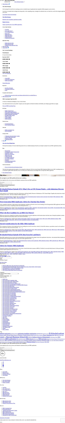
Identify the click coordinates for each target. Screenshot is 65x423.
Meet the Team (6, 372)
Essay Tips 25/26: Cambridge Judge (10, 280)
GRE (5, 337)
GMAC (62, 335)
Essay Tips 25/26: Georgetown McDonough (11, 283)
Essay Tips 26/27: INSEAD (8, 302)
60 (21, 253)
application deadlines (24, 333)
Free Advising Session (19, 1)
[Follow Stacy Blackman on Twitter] (2, 256)
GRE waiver (44, 218)
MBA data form (6, 241)
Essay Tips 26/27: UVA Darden (9, 312)
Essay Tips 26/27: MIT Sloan (8, 304)
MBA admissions (56, 196)
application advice (14, 333)
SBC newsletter (9, 340)
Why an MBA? (6, 329)
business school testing (22, 218)
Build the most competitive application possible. (12, 19)
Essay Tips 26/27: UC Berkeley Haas (10, 309)
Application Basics (9, 139)
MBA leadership (61, 229)
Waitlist (4, 328)
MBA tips (40, 252)
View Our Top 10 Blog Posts (9, 143)
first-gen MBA (51, 207)
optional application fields (15, 241)
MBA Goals (5, 318)
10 (10, 253)
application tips (40, 333)
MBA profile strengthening (25, 252)
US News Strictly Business (17, 341)
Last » (24, 253)
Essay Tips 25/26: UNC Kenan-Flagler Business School (14, 291)
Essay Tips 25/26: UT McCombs (9, 294)
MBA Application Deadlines (11, 112)
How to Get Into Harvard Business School (13, 167)
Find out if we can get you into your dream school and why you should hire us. (21, 95)
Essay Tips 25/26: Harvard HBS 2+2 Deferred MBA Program (15, 284)
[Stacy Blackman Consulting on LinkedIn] (3, 364)
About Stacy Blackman (9, 79)
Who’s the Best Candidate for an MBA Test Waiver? (17, 213)
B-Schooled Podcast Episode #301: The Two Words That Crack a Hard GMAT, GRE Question (22, 266)
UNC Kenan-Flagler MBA (10, 197)
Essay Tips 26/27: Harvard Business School (11, 301)
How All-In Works (6, 381)
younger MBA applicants (48, 252)
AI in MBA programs (23, 196)
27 (13, 253)
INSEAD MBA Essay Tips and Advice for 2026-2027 (13, 265)
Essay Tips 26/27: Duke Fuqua (9, 299)
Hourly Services (6, 22)
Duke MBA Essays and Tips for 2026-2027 (11, 269)
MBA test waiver (18, 219)
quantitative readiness (26, 219)
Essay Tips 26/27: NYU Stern (9, 306)
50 (20, 253)
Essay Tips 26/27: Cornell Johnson (9, 297)
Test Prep (7, 29)
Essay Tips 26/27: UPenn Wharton (9, 311)
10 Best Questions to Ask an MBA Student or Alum (13, 267)
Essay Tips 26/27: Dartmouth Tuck (10, 298)
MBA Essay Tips (8, 155)
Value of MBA (8, 117)
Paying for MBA (6, 319)
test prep (50, 340)
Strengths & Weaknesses (7, 326)
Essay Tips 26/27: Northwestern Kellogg (11, 305)
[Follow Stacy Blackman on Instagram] (6, 256)
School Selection (17, 340)
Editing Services (8, 36)
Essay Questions (47, 335)
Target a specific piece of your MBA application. (12, 24)
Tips (52, 340)
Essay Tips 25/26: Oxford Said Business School (12, 290)
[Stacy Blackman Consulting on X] (3, 363)
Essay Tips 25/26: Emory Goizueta (10, 282)
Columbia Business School (28, 335)
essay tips (54, 335)
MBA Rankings (8, 118)
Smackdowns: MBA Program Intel (12, 113)
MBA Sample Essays (9, 110)
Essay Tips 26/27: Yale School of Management (12, 313)
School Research (6, 325)
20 (11, 253)
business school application (33, 240)
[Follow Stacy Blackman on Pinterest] (8, 256)
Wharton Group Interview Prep (11, 45)
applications (33, 333)
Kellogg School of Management (17, 208)
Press (6, 90)
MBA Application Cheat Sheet (11, 114)
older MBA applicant (17, 230)
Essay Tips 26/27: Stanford (8, 307)
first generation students (42, 207)
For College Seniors (7, 390)
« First (7, 253)
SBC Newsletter (8, 131)
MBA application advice (30, 208)
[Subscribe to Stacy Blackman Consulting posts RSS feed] (9, 256)
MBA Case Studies (9, 80)
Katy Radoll (50, 196)
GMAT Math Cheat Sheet (10, 137)
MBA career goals (47, 229)
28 (14, 253)
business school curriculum (42, 196)
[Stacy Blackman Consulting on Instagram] (3, 366)
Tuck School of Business (58, 340)
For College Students (9, 32)
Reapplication (5, 321)
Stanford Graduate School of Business (33, 340)
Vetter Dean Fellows (21, 197)
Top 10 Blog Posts (9, 162)
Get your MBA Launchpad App (9, 105)
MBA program (42, 339)
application (8, 333)
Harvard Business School (15, 337)
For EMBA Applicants (9, 157)
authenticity (35, 207)
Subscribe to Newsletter (5, 417)
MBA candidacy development (14, 252)
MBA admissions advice (29, 229)
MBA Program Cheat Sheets (8, 413)
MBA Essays (54, 229)
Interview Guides (8, 138)
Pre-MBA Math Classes (10, 115)
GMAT (2, 337)
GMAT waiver (39, 218)
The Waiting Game (6, 327)
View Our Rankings (7, 73)
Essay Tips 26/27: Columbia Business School (12, 296)
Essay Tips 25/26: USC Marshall (9, 293)
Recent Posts (7, 150)
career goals (3, 335)
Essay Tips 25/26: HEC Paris (8, 286)
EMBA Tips (5, 279)
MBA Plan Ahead (8, 35)
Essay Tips (59, 335)
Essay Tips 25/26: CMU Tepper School (10, 281)
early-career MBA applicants (34, 251)
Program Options (6, 320)
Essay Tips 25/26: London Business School (11, 289)
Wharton (24, 341)
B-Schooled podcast (32, 196)
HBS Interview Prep (9, 44)
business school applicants (22, 251)
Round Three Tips (6, 323)
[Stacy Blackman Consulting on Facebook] (0, 256)
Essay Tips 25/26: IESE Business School (11, 287)
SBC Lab (7, 33)
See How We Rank (9, 88)
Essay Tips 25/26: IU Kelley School (10, 288)
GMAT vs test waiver (31, 218)
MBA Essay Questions (9, 154)
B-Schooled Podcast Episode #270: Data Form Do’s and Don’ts (20, 234)
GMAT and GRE (8, 156)
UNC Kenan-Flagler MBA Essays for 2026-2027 (12, 270)
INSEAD (30, 337)
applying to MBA (28, 207)
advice (2, 333)
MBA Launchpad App (9, 130)
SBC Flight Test (9, 30)
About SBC (7, 78)
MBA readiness (34, 252)
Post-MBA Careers (9, 153)
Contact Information (6, 83)
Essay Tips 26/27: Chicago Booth (9, 295)
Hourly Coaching (6, 382)
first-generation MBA (58, 207)
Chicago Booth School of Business (14, 335)
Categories (2, 273)
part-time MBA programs (27, 230)
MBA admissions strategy (53, 218)
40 (19, 253)
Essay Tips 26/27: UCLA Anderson (10, 310)
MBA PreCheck (8, 34)
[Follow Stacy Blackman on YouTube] (5, 256)
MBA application (10, 339)
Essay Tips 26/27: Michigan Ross (9, 303)
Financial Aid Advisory (9, 38)
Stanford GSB (45, 340)
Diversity (7, 159)
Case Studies (5, 375)
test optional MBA (35, 219)
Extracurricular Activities (8, 314)
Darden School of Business (38, 335)
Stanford (22, 340)
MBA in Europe (8, 116)
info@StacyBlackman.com (5, 360)
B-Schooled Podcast (9, 123)
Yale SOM (46, 342)
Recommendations (6, 322)
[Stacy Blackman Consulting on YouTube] (3, 365)
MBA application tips (39, 229)
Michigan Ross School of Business (52, 339)
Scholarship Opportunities (10, 161)
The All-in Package (7, 17)
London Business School (54, 337)
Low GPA (5, 317)
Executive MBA (20, 229)
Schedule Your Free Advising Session (7, 185)
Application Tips (7, 207)
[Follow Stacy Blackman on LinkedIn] (3, 256)
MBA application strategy (56, 251)
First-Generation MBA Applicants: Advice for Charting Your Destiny (22, 202)
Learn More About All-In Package (9, 14)
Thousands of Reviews (9, 89)
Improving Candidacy (7, 315)
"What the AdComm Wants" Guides (12, 136)
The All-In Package (6, 380)
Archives (2, 275)
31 (17, 253)
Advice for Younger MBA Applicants (12, 245)
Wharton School (31, 342)
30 (16, 253)
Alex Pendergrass (20, 207)
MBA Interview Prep (9, 43)
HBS (26, 337)
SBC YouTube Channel (10, 124)
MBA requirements (10, 219)
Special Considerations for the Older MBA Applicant (17, 223)
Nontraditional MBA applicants (6, 230)
